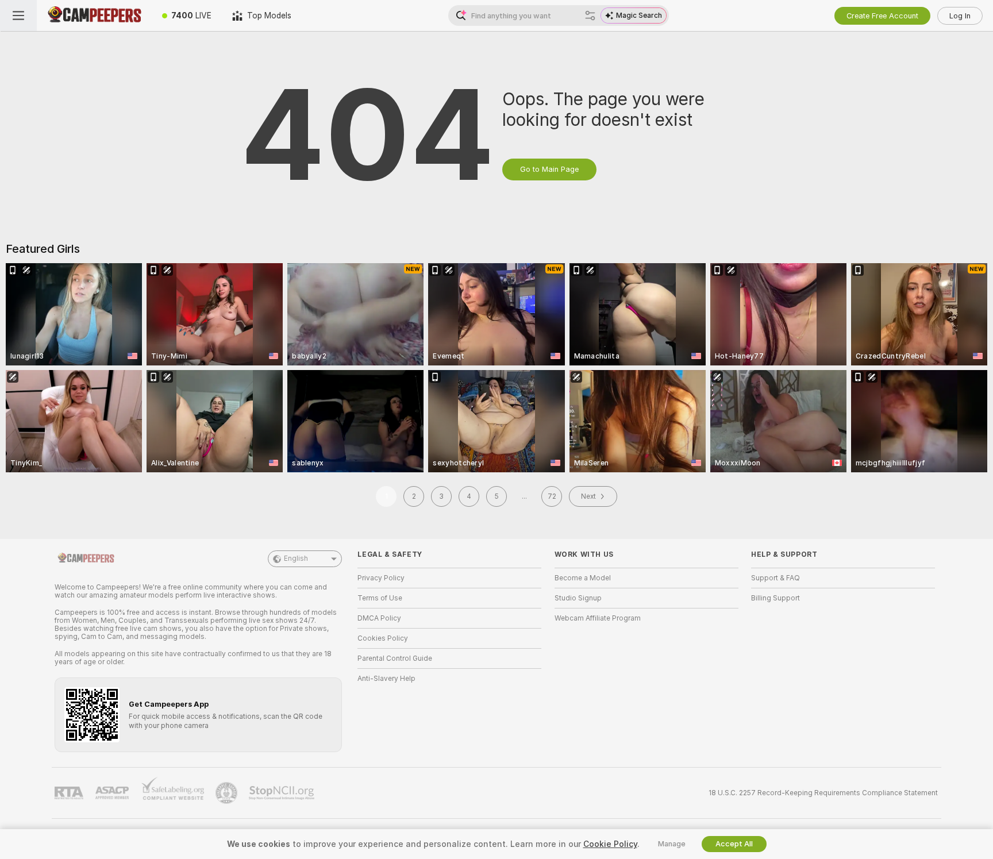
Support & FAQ (775, 578)
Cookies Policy (382, 638)
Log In (960, 15)
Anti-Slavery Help (386, 679)
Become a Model (583, 578)
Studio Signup (578, 598)
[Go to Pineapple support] (227, 793)
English (296, 558)
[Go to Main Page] (94, 15)
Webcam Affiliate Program (598, 618)
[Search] (590, 15)
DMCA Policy (379, 618)
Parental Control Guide (394, 658)
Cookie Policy (610, 844)
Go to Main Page (549, 169)
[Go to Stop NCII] (283, 793)
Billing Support (775, 598)
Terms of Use (379, 598)
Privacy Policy (381, 578)
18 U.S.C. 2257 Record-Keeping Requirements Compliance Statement (823, 793)
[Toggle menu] (18, 15)
